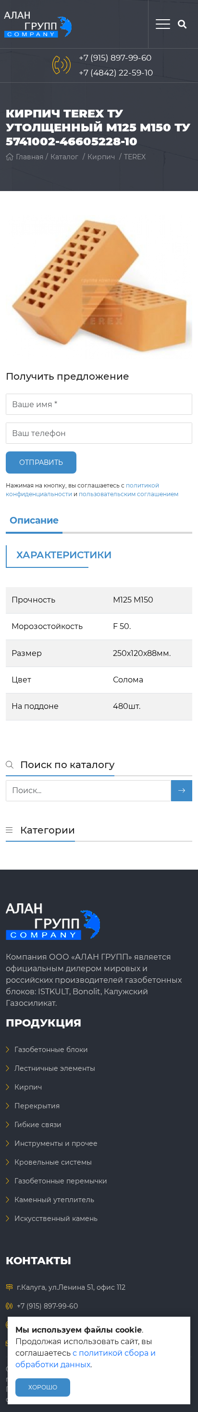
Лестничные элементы (54, 1068)
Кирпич (101, 157)
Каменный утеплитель (54, 1199)
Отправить (41, 462)
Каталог (64, 157)
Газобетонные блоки (51, 1049)
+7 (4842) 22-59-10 (116, 72)
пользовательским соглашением (128, 494)
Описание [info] (34, 520)
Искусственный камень (56, 1218)
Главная (29, 157)
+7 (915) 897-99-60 (115, 58)
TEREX (135, 157)
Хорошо (42, 1387)
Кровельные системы (53, 1162)
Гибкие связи (38, 1124)
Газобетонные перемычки (60, 1181)
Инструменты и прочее (56, 1143)
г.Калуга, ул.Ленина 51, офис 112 (71, 1287)
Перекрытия (37, 1106)
